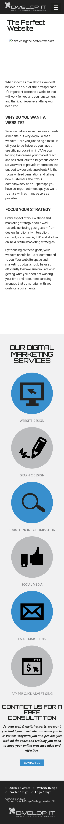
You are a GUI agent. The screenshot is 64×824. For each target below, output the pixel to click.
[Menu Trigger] (56, 7)
